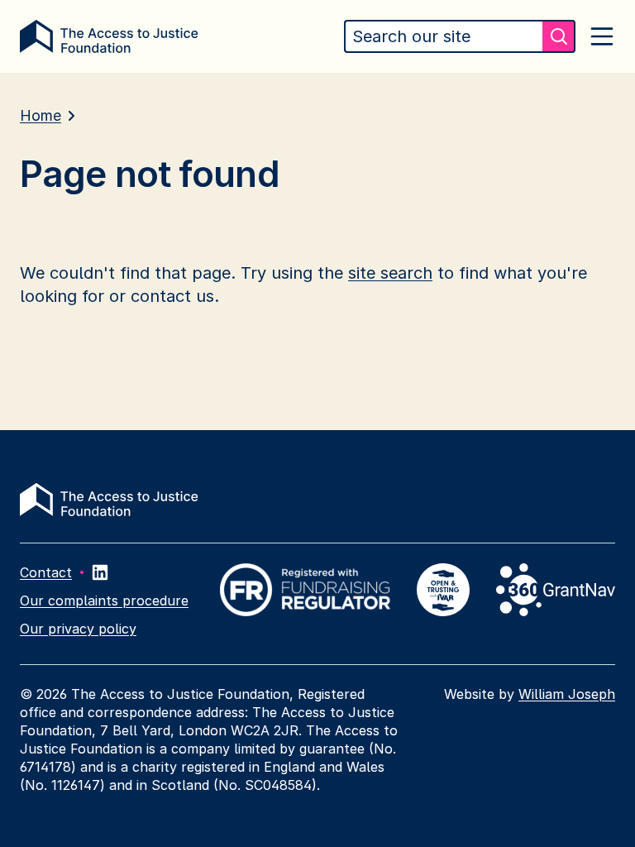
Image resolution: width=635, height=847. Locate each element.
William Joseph (566, 694)
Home (40, 115)
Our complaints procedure (104, 600)
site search (390, 273)
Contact (46, 572)
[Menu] (602, 36)
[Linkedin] (100, 572)
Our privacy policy (78, 628)
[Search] (558, 36)
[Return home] (109, 36)
